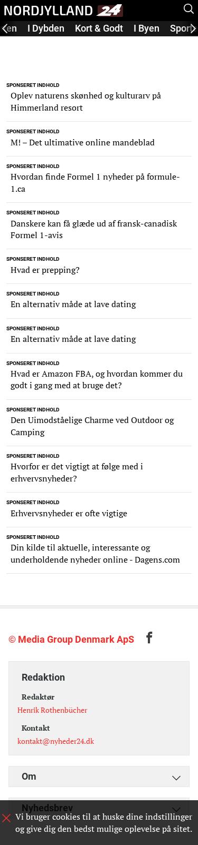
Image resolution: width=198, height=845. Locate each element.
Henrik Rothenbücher (52, 710)
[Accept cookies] (6, 818)
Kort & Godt (99, 28)
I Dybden (45, 28)
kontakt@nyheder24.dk (55, 741)
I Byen (146, 28)
